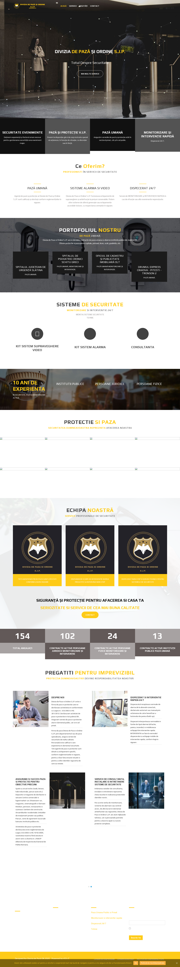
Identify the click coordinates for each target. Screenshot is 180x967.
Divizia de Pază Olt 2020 (38, 958)
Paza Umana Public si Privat (104, 912)
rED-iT (66, 958)
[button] (4, 877)
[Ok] (176, 963)
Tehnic (94, 929)
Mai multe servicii (90, 74)
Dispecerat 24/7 (98, 923)
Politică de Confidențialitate (152, 963)
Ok (136, 963)
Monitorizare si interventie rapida (106, 918)
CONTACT (90, 615)
